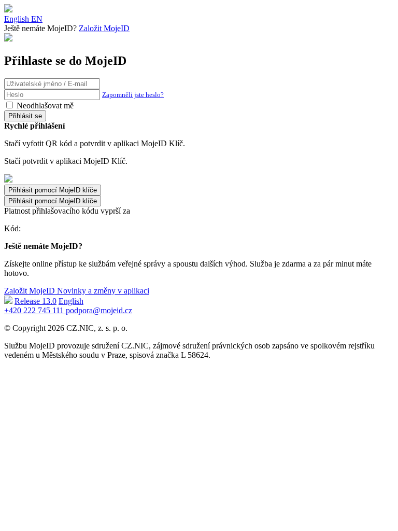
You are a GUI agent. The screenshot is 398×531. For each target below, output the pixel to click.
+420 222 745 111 (35, 310)
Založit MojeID (104, 28)
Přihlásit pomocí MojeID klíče (52, 201)
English (71, 301)
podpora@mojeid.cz (99, 310)
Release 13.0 (35, 301)
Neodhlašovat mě (45, 105)
